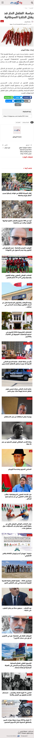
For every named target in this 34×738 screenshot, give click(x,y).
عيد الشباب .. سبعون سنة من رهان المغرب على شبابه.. (17, 609)
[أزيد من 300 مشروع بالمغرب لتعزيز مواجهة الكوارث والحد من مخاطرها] (17, 209)
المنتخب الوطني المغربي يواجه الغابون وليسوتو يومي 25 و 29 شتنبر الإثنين (18, 276)
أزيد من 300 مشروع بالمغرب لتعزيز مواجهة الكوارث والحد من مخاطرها (17, 221)
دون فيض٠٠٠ (6, 147)
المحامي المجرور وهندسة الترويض (19, 469)
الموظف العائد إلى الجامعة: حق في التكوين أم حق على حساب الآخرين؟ (16, 636)
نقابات (29, 645)
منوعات (29, 424)
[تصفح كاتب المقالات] (17, 130)
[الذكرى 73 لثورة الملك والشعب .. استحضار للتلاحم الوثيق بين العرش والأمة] (17, 681)
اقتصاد (29, 202)
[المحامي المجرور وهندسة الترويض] (17, 458)
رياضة (30, 175)
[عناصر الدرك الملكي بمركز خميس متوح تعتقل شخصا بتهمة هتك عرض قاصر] (17, 378)
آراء (30, 230)
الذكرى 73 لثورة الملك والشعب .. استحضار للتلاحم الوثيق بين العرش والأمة (16, 693)
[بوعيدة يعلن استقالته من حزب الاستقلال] (17, 405)
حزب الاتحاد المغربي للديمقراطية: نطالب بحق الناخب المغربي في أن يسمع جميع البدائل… (17, 496)
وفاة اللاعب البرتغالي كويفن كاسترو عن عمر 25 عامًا (16, 443)
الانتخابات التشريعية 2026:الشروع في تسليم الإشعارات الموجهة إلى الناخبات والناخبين (18, 334)
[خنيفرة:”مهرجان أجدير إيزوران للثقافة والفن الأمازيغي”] (17, 542)
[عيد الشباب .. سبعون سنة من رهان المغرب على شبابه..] (17, 597)
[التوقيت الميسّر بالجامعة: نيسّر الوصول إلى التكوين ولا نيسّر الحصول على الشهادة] (17, 237)
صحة (2, 21)
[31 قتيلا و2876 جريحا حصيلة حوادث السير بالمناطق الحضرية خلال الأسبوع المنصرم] (17, 709)
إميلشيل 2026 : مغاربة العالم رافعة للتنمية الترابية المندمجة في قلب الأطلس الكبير (16, 581)
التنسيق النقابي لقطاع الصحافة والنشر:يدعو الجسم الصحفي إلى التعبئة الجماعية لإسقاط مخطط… (18, 665)
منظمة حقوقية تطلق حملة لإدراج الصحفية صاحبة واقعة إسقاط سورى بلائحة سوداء (25, 150)
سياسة (29, 314)
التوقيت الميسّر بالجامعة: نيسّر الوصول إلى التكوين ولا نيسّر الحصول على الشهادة (16, 249)
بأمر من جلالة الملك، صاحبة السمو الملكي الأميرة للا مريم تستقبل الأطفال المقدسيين (16, 362)
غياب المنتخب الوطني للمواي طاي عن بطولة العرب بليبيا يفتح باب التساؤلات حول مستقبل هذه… (17, 526)
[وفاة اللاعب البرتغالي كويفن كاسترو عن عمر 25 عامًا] (17, 430)
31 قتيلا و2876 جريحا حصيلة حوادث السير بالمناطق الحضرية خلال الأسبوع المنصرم (17, 721)
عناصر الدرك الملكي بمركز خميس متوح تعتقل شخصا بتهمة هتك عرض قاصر (18, 390)
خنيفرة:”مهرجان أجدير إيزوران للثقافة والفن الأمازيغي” (16, 554)
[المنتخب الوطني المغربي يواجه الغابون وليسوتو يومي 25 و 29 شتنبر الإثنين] (17, 264)
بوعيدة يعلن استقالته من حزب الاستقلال (17, 416)
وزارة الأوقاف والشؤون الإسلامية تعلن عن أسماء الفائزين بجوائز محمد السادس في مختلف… (16, 304)
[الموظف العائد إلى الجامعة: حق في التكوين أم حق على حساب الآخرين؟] (17, 624)
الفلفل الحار (18, 122)
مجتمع (29, 284)
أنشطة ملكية (27, 343)
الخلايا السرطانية (26, 122)
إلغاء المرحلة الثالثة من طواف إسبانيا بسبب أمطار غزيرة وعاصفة (16, 194)
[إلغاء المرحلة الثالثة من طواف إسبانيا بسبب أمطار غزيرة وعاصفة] (17, 182)
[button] (27, 97)
